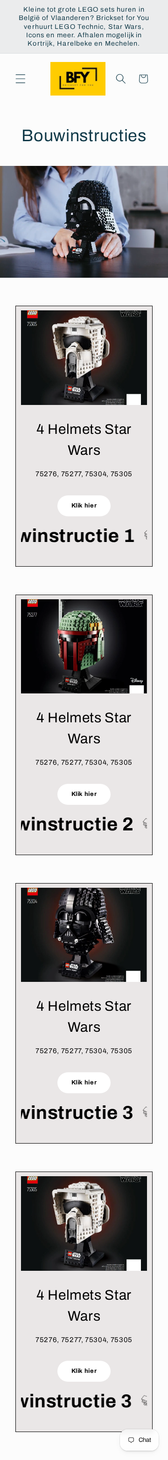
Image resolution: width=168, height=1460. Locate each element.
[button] (20, 79)
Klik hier (84, 505)
